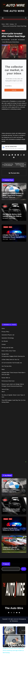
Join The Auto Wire (7, 366)
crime (4, 42)
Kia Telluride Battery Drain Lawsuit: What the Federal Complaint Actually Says (12, 216)
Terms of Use (5, 389)
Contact (4, 344)
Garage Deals (5, 354)
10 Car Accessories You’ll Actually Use (12, 362)
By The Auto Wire (6, 39)
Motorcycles (9, 42)
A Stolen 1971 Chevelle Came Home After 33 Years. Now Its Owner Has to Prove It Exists (11, 542)
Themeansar (14, 613)
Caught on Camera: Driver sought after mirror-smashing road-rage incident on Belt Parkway (14, 629)
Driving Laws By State (7, 347)
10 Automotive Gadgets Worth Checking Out (13, 356)
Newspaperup (22, 611)
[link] (5, 628)
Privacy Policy (5, 331)
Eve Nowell (5, 197)
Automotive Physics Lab (8, 335)
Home (3, 328)
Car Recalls (5, 341)
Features (6, 227)
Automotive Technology (8, 338)
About (3, 391)
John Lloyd (5, 239)
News (3, 30)
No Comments (21, 39)
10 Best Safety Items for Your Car (10, 359)
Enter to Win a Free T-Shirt (9, 350)
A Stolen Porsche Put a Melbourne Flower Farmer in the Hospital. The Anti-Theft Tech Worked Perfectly (14, 238)
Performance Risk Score (8, 381)
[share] (23, 628)
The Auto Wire (14, 11)
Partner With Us (6, 377)
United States (16, 42)
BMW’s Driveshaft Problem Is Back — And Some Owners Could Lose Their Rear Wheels (13, 195)
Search (6, 556)
